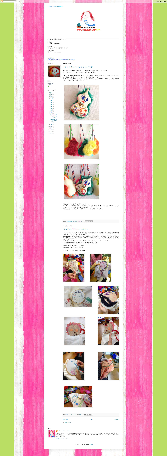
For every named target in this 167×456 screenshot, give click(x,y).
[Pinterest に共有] (92, 221)
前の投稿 (117, 419)
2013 (50, 127)
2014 (50, 97)
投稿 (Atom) (68, 422)
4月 (52, 108)
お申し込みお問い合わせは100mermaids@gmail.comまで (61, 59)
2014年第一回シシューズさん (75, 229)
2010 (50, 133)
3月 (52, 111)
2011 (50, 131)
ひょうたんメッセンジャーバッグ (78, 67)
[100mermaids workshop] (48, 86)
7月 (52, 102)
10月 (52, 98)
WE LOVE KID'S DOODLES (55, 6)
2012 (50, 129)
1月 (52, 124)
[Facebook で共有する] (90, 221)
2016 (50, 92)
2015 (50, 95)
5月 (52, 106)
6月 (52, 104)
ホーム (91, 419)
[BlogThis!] (87, 221)
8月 (52, 100)
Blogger (91, 444)
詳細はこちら (51, 58)
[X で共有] (89, 221)
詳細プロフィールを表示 (62, 438)
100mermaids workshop (64, 430)
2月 (52, 113)
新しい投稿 (65, 419)
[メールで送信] (85, 221)
